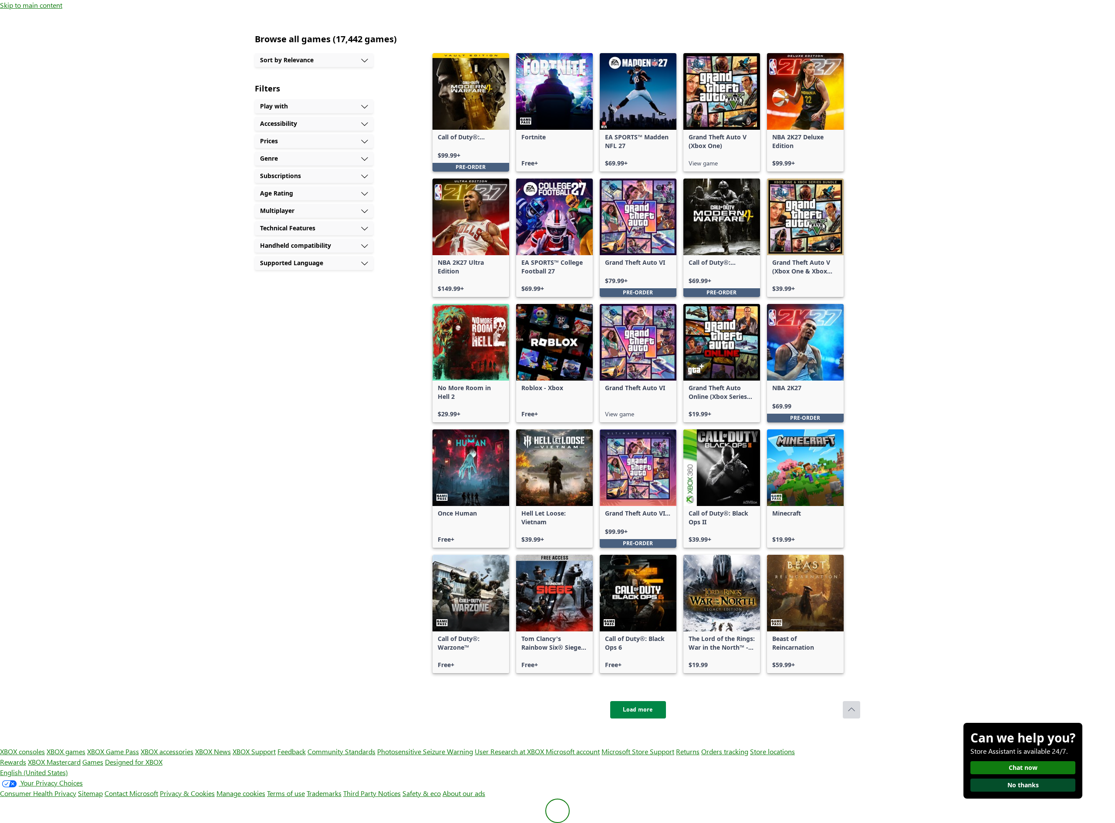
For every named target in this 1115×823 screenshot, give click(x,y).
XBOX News (213, 751)
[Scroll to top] (851, 709)
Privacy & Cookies (187, 793)
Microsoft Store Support (637, 751)
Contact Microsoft (131, 793)
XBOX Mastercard (54, 761)
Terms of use (286, 793)
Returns (687, 751)
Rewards (13, 761)
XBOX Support (254, 751)
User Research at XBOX (510, 751)
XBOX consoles (22, 751)
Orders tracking (724, 751)
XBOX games (66, 751)
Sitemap (90, 793)
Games (92, 761)
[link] (470, 112)
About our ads (464, 793)
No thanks (1023, 785)
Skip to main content (31, 5)
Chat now (1023, 767)
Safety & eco (421, 793)
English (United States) (34, 772)
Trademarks (324, 793)
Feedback (291, 751)
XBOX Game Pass (113, 751)
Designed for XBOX (133, 761)
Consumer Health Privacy (38, 793)
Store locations (772, 751)
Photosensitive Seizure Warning (425, 751)
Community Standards (341, 751)
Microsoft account (573, 751)
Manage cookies (240, 793)
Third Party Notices (372, 793)
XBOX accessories (167, 751)
